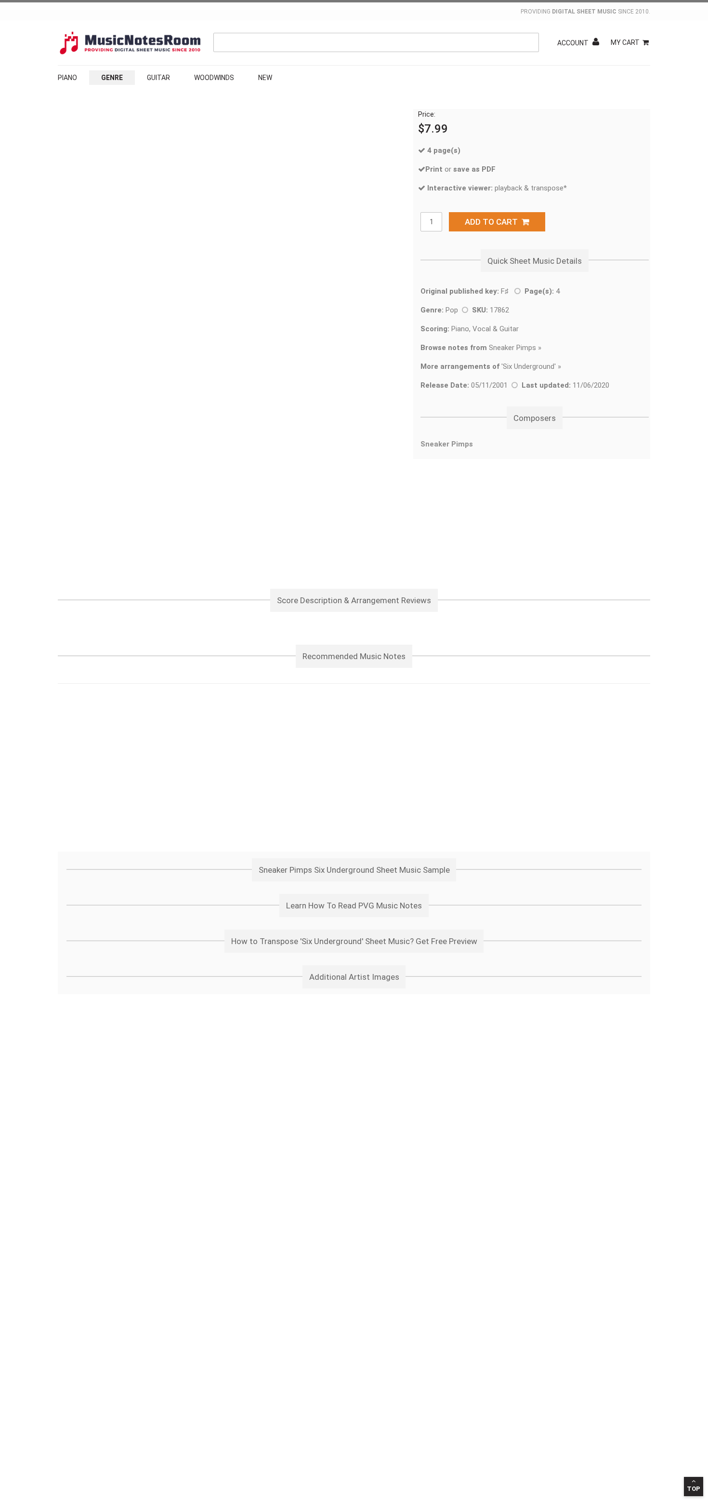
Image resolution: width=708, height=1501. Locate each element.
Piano (67, 77)
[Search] (529, 42)
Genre (112, 77)
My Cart (625, 42)
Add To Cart (493, 222)
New (265, 77)
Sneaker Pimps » (480, 347)
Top (693, 1488)
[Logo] (130, 43)
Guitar (158, 77)
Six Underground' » (532, 366)
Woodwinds (214, 77)
